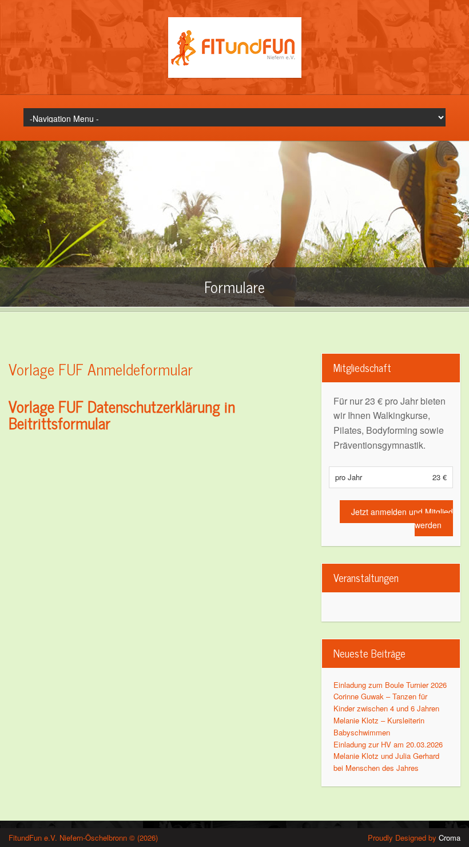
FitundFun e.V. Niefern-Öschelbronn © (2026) (83, 837)
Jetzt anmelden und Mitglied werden (402, 518)
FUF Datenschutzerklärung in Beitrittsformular (122, 414)
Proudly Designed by (414, 837)
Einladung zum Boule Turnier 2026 (390, 684)
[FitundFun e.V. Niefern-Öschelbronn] (234, 74)
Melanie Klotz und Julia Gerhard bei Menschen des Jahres (386, 761)
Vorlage (31, 405)
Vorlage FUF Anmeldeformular (101, 368)
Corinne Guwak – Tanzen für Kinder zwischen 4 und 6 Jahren (386, 702)
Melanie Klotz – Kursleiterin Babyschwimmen (378, 726)
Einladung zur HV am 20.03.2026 (388, 744)
